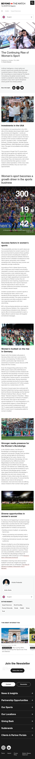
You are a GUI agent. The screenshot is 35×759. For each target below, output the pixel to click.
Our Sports (7, 707)
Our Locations (8, 714)
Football (22, 608)
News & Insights (9, 693)
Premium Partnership (7, 608)
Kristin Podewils (7, 62)
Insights (7, 11)
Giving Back (7, 721)
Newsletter (23, 684)
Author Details (7, 590)
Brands (16, 608)
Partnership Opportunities (14, 700)
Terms (3, 753)
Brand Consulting (18, 605)
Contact (8, 684)
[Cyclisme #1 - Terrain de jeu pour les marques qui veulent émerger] (14, 640)
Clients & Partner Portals (13, 735)
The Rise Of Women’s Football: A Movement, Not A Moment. (15, 566)
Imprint (9, 753)
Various (28, 608)
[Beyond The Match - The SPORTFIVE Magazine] (13, 5)
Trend (3, 611)
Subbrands (7, 728)
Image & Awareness (16, 11)
